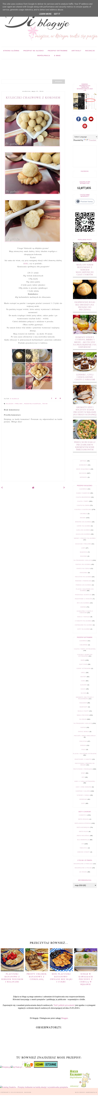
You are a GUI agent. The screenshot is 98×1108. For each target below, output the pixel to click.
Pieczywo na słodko (83, 576)
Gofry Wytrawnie (84, 668)
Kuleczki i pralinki (14, 403)
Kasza (83, 689)
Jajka (83, 680)
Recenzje (90, 50)
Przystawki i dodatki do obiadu (85, 764)
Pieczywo (83, 741)
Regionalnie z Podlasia (83, 863)
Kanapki (83, 685)
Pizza (84, 749)
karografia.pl (91, 1092)
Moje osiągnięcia (83, 469)
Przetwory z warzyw (83, 759)
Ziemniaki (83, 799)
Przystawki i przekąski (82, 769)
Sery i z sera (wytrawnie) (84, 781)
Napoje (83, 727)
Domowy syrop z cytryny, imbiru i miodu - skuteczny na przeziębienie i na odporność (84, 342)
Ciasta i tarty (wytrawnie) (85, 649)
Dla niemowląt (83, 839)
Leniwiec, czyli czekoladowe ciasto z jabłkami (85, 377)
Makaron (83, 703)
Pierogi (83, 745)
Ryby (83, 773)
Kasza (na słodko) (83, 534)
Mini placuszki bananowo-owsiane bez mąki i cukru (61, 978)
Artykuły (76, 50)
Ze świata (83, 872)
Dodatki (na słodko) (83, 522)
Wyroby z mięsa (83, 795)
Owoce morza (83, 731)
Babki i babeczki (83, 493)
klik (25, 263)
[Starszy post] (64, 487)
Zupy (83, 803)
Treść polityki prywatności (64, 1005)
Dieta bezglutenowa (83, 823)
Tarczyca (84, 848)
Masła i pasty (83, 711)
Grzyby (83, 676)
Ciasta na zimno (83, 505)
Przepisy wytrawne (58, 50)
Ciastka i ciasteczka (82, 509)
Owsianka (84, 572)
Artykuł (83, 461)
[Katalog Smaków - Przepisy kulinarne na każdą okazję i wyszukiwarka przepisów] (34, 1087)
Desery (83, 517)
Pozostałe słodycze (32, 403)
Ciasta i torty (83, 501)
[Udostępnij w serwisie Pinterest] (60, 399)
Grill (83, 672)
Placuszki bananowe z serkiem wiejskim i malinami (12, 978)
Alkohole (83, 489)
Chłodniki (84, 645)
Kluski (83, 693)
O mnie (57, 55)
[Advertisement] (46, 65)
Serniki (83, 607)
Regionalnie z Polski (83, 867)
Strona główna (11, 50)
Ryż (83, 777)
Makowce (83, 552)
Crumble (83, 513)
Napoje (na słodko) (83, 564)
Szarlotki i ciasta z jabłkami (85, 611)
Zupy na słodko (83, 629)
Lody (83, 548)
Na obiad (82, 719)
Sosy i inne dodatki (83, 787)
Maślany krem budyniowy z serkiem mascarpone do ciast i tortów (85, 270)
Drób (83, 660)
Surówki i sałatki (83, 791)
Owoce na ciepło (83, 568)
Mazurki (83, 556)
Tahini (45, 403)
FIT (83, 844)
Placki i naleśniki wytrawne (84, 753)
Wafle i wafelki (83, 616)
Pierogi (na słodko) (83, 585)
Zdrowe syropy (83, 852)
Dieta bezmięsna (83, 827)
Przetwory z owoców (83, 598)
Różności (83, 477)
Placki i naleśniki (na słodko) (85, 589)
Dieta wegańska (83, 835)
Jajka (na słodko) (83, 530)
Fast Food (83, 664)
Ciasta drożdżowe (83, 497)
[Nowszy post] (2, 487)
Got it (57, 14)
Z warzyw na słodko (83, 621)
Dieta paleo (83, 831)
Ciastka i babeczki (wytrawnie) (84, 655)
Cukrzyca (83, 815)
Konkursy (83, 465)
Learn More (45, 14)
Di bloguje (18, 1092)
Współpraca (43, 55)
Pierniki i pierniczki (83, 581)
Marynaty (84, 707)
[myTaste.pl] (16, 1067)
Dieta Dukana (83, 819)
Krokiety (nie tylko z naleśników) (85, 697)
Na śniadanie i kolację (83, 560)
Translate (92, 140)
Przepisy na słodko (33, 50)
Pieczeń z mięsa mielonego (85, 735)
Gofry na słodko (83, 526)
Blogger (64, 1018)
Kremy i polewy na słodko (85, 538)
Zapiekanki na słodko (83, 625)
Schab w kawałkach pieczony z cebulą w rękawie (86, 979)
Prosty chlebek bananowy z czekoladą (37, 976)
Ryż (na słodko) (83, 603)
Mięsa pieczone (83, 715)
